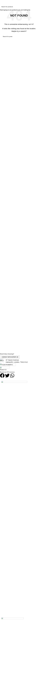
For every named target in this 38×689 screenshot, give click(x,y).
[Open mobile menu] (36, 2)
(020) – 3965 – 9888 (19, 5)
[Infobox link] (17, 361)
